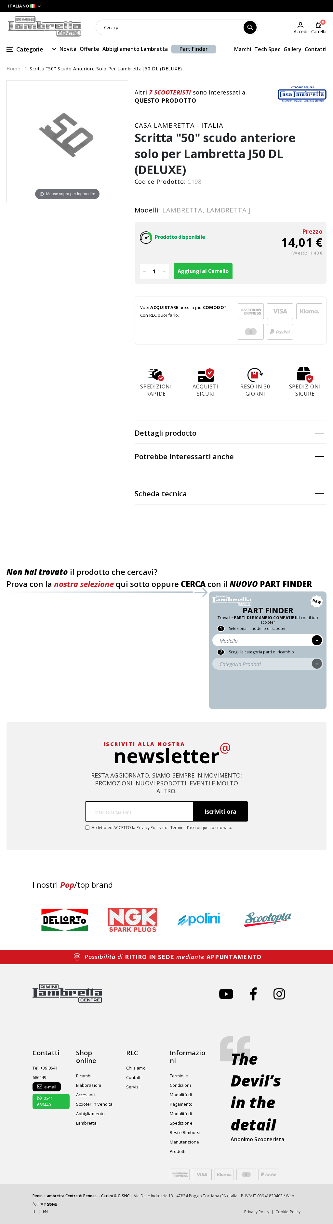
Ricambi (83, 1076)
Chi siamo (136, 1068)
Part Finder (194, 48)
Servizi (133, 1087)
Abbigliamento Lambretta (135, 48)
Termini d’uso (183, 827)
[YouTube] (226, 994)
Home (13, 69)
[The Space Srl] (52, 1203)
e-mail (50, 1087)
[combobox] (177, 27)
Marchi (242, 49)
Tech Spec (267, 49)
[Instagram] (279, 994)
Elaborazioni (88, 1085)
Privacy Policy (149, 827)
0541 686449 (45, 1101)
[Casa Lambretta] (302, 93)
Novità (68, 48)
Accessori (85, 1095)
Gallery (292, 49)
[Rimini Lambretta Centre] (45, 26)
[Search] (250, 27)
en (45, 1211)
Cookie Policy (287, 1212)
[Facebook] (253, 994)
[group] (65, 920)
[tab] (230, 432)
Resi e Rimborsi (185, 1132)
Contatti (315, 49)
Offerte (89, 48)
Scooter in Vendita (94, 1104)
